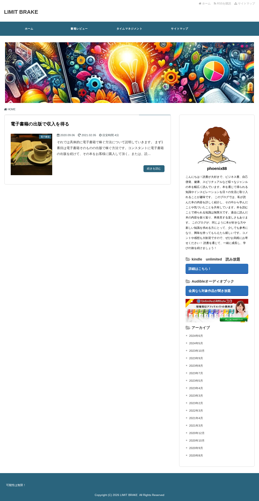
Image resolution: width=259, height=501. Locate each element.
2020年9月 (196, 448)
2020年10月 (197, 440)
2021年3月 (196, 425)
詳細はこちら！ (200, 268)
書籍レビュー (79, 28)
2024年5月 (196, 343)
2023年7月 (196, 373)
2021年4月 (196, 418)
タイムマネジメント (129, 28)
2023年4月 (196, 388)
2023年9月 (196, 358)
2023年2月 (196, 403)
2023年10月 (197, 350)
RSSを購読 (224, 3)
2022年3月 (196, 410)
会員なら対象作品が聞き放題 (210, 290)
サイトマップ (246, 3)
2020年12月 (197, 433)
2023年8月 (196, 365)
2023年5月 (196, 380)
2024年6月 (196, 335)
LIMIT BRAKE (21, 12)
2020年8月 (196, 455)
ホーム (206, 3)
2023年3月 (196, 395)
